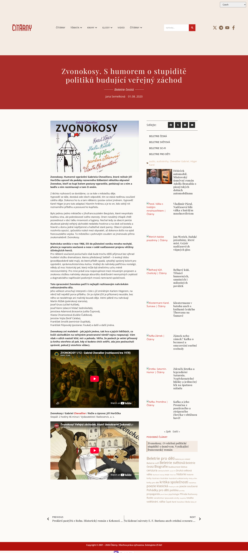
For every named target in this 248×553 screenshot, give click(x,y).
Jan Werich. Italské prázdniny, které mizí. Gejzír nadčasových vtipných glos (185, 243)
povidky (182, 491)
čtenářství (181, 502)
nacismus (192, 482)
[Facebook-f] (233, 28)
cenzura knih (163, 470)
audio (152, 161)
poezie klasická (157, 486)
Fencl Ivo (173, 475)
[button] (171, 125)
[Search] (192, 27)
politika (174, 490)
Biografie (161, 466)
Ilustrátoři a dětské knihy (178, 478)
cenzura (152, 470)
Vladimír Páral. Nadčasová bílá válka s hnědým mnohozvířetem (183, 208)
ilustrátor (164, 478)
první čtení (164, 494)
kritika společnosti (174, 482)
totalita (190, 497)
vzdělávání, (153, 501)
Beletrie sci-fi (157, 148)
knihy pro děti (153, 482)
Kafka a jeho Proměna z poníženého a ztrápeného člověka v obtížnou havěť (185, 410)
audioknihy (163, 161)
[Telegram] (221, 28)
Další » (176, 431)
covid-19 (172, 471)
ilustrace (156, 478)
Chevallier (80, 413)
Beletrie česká (124, 89)
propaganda (153, 494)
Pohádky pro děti (158, 490)
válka (162, 501)
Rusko (150, 497)
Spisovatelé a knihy (172, 498)
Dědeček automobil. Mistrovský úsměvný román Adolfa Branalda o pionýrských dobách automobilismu (184, 182)
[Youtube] (227, 28)
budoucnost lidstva (177, 466)
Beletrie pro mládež (182, 459)
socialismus (159, 498)
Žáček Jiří (193, 502)
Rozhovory (192, 494)
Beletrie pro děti (159, 154)
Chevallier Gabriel (179, 161)
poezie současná (188, 486)
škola (187, 501)
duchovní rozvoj (158, 475)
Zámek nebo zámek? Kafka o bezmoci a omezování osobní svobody (185, 342)
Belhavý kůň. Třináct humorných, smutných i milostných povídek (181, 278)
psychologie (174, 494)
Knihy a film (193, 478)
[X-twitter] (215, 28)
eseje (167, 474)
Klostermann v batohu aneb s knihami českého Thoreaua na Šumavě (184, 309)
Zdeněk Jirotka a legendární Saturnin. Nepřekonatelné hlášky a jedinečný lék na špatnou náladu (185, 378)
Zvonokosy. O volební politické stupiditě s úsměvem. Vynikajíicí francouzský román (168, 446)
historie (181, 474)
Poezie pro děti (174, 487)
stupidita (183, 498)
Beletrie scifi (153, 463)
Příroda (183, 494)
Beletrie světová (159, 142)
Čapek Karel (171, 501)
